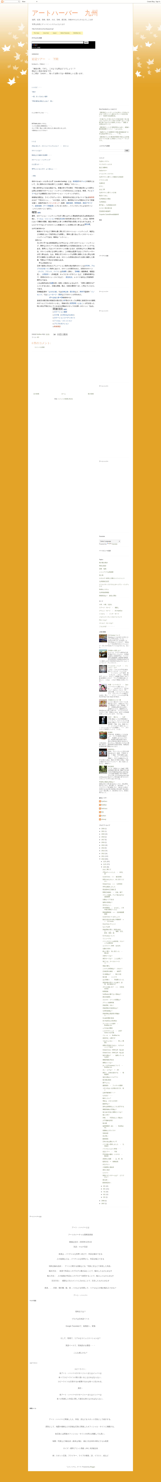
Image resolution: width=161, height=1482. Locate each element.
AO (38, 337)
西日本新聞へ (107, 997)
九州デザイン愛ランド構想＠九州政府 (111, 177)
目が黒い (105, 1136)
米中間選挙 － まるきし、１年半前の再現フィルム (113, 908)
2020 (103, 834)
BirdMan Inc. (77, 33)
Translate (114, 544)
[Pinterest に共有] (66, 334)
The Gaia (36, 33)
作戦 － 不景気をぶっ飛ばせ (113, 1118)
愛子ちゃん (106, 1083)
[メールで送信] (58, 334)
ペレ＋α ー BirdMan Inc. (111, 1035)
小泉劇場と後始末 (108, 1167)
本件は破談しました (109, 887)
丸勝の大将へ (107, 948)
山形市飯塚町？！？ (109, 1092)
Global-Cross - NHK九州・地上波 (113, 1050)
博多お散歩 (102, 566)
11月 (105, 864)
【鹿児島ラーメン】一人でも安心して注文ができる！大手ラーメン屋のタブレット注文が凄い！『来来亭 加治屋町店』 (114, 114)
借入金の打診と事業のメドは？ (113, 1112)
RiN (102, 812)
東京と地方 (106, 1170)
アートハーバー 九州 (65, 13)
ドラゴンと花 (103, 180)
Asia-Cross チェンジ (109, 924)
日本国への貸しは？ (114, 650)
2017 (103, 839)
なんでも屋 (106, 927)
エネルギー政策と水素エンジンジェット (112, 578)
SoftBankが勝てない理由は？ (112, 994)
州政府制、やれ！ (108, 1005)
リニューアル (107, 938)
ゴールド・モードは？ (106, 623)
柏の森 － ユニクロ (110, 977)
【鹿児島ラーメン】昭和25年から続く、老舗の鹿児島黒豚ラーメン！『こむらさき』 (114, 128)
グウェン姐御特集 (108, 1002)
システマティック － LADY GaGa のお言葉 (112, 1031)
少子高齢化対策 (108, 1120)
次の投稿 (36, 394)
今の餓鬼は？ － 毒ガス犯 (112, 974)
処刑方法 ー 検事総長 (110, 1161)
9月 (104, 1186)
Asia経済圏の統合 (108, 1018)
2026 (103, 828)
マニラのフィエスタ (105, 164)
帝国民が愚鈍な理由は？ (107, 782)
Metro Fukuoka (65, 33)
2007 (103, 1203)
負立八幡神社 (103, 167)
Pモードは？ (103, 620)
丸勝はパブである (108, 899)
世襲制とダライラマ (109, 1130)
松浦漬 (110, 732)
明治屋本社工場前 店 (109, 889)
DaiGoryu (104, 808)
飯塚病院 (105, 1139)
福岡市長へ (111, 749)
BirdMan (104, 805)
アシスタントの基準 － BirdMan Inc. (111, 1024)
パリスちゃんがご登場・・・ (112, 1149)
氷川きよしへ (107, 905)
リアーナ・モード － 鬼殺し (109, 607)
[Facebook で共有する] (64, 334)
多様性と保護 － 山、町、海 (113, 1159)
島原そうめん (103, 195)
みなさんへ (106, 1164)
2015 (103, 845)
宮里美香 (105, 1133)
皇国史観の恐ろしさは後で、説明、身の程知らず (113, 983)
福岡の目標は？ (108, 902)
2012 (103, 853)
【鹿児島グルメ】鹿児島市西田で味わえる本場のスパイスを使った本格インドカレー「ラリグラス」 (114, 138)
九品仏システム (104, 161)
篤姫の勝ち (106, 966)
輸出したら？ (107, 1098)
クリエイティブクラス (106, 174)
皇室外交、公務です (109, 1038)
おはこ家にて (107, 869)
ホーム (63, 394)
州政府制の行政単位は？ (110, 1008)
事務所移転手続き (108, 1060)
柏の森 (105, 1123)
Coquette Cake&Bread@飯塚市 (109, 214)
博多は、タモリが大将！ (110, 1101)
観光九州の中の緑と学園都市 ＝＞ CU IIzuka (113, 920)
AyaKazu (104, 801)
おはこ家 (102, 189)
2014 (103, 848)
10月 (105, 867)
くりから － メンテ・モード (109, 614)
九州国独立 (102, 202)
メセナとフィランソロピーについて (110, 617)
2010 (103, 859)
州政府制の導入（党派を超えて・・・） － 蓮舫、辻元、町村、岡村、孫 (113, 931)
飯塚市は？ (106, 1104)
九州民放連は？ (108, 1011)
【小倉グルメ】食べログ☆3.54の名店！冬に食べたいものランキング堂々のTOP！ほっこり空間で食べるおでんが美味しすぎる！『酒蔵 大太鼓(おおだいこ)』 (114, 121)
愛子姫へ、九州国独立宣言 (107, 205)
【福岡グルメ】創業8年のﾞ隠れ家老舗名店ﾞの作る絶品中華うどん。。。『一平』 (113, 133)
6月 (104, 1194)
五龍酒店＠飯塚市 (105, 211)
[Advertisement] (63, 371)
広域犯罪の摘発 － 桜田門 (112, 971)
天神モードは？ (108, 956)
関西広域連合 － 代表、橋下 (113, 892)
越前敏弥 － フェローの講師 (113, 1085)
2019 (103, 837)
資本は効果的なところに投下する (113, 1106)
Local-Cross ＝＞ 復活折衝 (112, 877)
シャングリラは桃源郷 (106, 572)
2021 (103, 831)
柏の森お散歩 (103, 562)
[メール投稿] (54, 334)
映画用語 (57, 326)
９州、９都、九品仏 (105, 604)
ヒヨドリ (105, 1173)
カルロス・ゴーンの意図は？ (112, 1000)
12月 (105, 861)
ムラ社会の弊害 (108, 1028)
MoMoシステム (104, 589)
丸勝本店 (102, 183)
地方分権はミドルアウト (110, 1077)
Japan (55, 33)
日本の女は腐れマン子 (110, 1141)
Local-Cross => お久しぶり (111, 917)
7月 (104, 1192)
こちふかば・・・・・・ (107, 626)
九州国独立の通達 (105, 199)
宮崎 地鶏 (102, 569)
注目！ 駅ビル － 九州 (116, 717)
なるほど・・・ (108, 1095)
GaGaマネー (103, 170)
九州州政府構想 (104, 592)
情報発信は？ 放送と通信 (107, 595)
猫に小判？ (106, 1115)
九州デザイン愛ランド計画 (107, 192)
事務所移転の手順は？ (110, 1109)
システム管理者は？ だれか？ (113, 968)
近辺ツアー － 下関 (110, 1151)
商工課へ (105, 1180)
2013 (103, 851)
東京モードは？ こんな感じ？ (113, 958)
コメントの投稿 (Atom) (65, 399)
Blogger (92, 1467)
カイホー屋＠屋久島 (105, 208)
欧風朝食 (105, 991)
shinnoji (103, 819)
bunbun (103, 816)
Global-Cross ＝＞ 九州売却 (112, 884)
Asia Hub (46, 33)
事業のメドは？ (108, 1063)
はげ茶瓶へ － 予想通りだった (113, 979)
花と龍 (101, 575)
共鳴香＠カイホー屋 (114, 700)
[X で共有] (62, 334)
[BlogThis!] (60, 334)
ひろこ (101, 186)
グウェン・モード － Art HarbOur (110, 611)
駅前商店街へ (107, 1182)
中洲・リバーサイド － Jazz (118, 684)
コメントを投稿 (39, 347)
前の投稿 (91, 394)
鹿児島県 (111, 766)
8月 (104, 1189)
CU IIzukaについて (114, 635)
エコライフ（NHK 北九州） (112, 946)
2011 (103, 856)
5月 (104, 1197)
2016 (103, 842)
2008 (103, 1201)
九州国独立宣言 (104, 581)
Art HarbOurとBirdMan (110, 1021)
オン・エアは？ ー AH (111, 1070)
